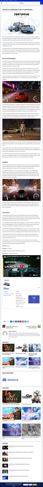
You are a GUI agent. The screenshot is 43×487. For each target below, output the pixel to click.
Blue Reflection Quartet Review (21, 367)
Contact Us (15, 0)
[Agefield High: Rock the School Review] (11, 413)
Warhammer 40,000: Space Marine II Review (12, 327)
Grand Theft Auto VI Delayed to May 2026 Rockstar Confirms (19, 464)
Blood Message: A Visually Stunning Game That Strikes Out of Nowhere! (21, 452)
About (1, 0)
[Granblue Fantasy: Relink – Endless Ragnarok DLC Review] (11, 430)
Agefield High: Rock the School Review (8, 367)
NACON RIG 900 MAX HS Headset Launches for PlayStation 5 (19, 470)
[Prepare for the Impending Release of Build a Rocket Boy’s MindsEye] (5, 460)
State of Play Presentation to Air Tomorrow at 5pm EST (18, 476)
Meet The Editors (5, 0)
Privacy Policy (11, 0)
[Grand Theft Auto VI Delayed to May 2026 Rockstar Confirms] (5, 466)
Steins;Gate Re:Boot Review (20, 353)
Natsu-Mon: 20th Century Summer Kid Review (31, 327)
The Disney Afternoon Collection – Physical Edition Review (30, 438)
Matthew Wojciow (6, 11)
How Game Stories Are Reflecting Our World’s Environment (33, 354)
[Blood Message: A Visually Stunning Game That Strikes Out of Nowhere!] (5, 454)
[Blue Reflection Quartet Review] (31, 413)
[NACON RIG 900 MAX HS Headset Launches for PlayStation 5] (5, 472)
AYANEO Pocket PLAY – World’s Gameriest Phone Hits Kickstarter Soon (21, 446)
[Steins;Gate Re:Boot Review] (31, 396)
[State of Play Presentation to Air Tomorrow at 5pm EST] (5, 478)
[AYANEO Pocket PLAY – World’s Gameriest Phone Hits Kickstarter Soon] (5, 447)
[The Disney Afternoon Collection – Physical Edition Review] (31, 430)
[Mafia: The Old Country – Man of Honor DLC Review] (11, 396)
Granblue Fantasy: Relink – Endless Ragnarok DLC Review (34, 367)
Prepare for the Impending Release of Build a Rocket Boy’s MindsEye (20, 458)
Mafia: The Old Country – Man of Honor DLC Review (8, 354)
